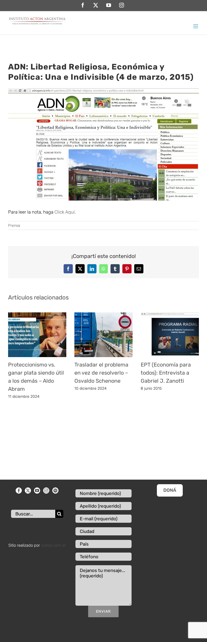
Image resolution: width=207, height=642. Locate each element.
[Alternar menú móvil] (196, 26)
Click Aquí (64, 212)
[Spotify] (55, 490)
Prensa (14, 225)
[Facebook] (19, 490)
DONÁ (169, 490)
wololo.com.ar (53, 545)
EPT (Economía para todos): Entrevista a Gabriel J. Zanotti (166, 372)
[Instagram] (46, 490)
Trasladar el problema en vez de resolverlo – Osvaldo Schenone (101, 372)
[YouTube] (37, 490)
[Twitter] (28, 490)
